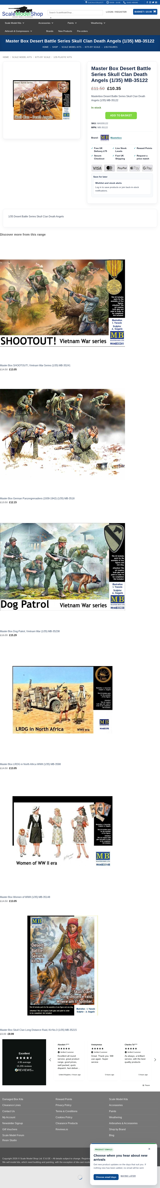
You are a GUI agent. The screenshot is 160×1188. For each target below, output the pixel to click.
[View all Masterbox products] (105, 138)
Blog (111, 1135)
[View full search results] (50, 7)
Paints (71, 23)
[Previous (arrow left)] (3, 1183)
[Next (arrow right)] (12, 1183)
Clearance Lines (11, 1105)
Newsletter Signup (12, 1123)
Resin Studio (9, 1140)
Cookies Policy (64, 1117)
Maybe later (128, 1176)
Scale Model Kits (13, 23)
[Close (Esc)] (31, 1169)
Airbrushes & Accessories (123, 1123)
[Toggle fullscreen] (12, 1169)
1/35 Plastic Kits (62, 57)
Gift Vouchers (9, 1129)
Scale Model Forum (13, 1135)
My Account (8, 1117)
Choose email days (106, 1177)
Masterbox (116, 137)
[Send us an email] (156, 2)
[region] (102, 1060)
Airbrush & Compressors (17, 31)
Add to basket (121, 115)
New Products (65, 31)
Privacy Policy (63, 1105)
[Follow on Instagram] (150, 2)
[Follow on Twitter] (153, 2)
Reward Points (64, 1099)
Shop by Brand (117, 1129)
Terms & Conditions (66, 1111)
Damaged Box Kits (12, 1099)
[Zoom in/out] (3, 1169)
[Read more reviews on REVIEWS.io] (24, 1071)
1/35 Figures (111, 47)
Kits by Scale (92, 47)
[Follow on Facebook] (147, 2)
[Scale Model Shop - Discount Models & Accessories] (22, 11)
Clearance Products (67, 1123)
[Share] (21, 1169)
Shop (55, 47)
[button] (50, 1060)
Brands (49, 31)
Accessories (44, 23)
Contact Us (8, 1111)
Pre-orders (82, 31)
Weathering (96, 23)
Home (45, 47)
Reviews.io (62, 1129)
